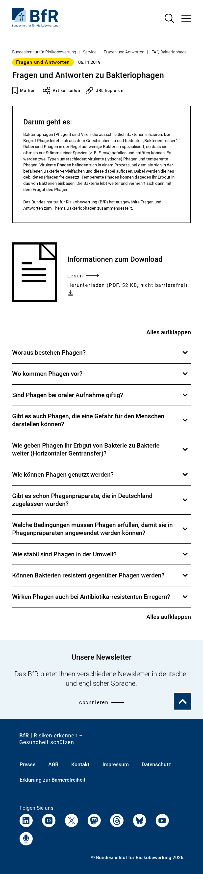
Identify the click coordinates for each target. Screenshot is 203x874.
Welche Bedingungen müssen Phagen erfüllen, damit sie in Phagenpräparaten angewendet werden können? (100, 532)
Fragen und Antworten (124, 51)
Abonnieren (93, 702)
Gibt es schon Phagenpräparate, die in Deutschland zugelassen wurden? (100, 503)
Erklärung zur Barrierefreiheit (52, 780)
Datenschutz (156, 764)
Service (90, 51)
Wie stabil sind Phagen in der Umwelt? (100, 558)
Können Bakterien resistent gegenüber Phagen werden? (100, 579)
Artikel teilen (66, 90)
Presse (27, 764)
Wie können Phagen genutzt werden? (100, 478)
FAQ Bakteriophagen (170, 51)
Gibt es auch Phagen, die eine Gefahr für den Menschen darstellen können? (100, 424)
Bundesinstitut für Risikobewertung (44, 51)
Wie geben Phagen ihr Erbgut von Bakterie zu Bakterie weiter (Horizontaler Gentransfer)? (100, 453)
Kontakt (80, 764)
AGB (53, 764)
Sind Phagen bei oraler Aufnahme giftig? (100, 398)
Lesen (75, 276)
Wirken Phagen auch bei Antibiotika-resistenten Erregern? (100, 600)
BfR (103, 201)
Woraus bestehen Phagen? (100, 356)
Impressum (115, 764)
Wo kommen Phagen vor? (100, 377)
